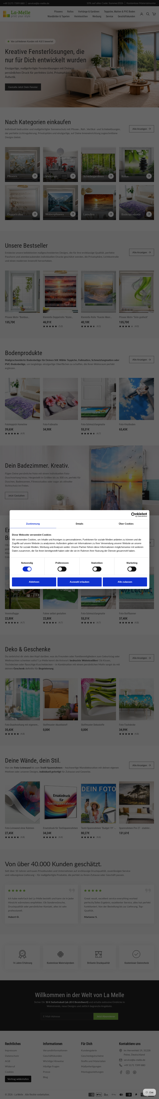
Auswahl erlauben (79, 581)
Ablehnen (34, 581)
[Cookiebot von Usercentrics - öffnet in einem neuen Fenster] (133, 514)
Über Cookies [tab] (126, 523)
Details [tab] (79, 523)
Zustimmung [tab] (33, 523)
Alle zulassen (125, 581)
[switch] (62, 569)
